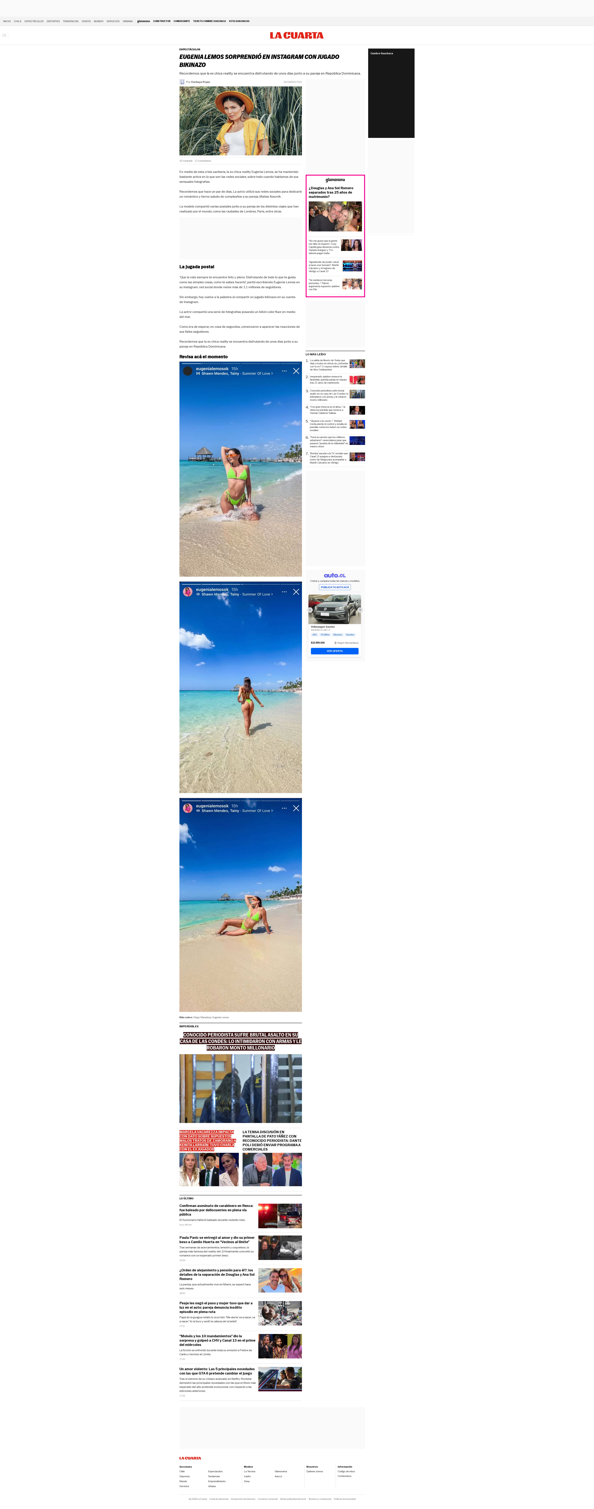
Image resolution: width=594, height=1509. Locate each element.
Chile (18, 21)
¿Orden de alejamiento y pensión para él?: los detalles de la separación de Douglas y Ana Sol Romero (217, 1274)
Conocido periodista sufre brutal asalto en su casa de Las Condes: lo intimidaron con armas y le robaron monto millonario (329, 395)
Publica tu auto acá (335, 587)
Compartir (187, 160)
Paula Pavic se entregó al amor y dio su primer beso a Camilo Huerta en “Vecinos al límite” (217, 1240)
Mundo (98, 21)
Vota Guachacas (239, 21)
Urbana (128, 21)
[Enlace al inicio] (335, 181)
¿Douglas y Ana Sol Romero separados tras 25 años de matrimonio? (331, 192)
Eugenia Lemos (220, 1017)
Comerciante (182, 21)
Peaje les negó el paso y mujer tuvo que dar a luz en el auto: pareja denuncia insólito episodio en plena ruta (216, 1307)
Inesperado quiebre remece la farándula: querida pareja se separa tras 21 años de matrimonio (328, 379)
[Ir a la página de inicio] (297, 35)
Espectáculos (34, 21)
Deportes (53, 21)
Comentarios (204, 160)
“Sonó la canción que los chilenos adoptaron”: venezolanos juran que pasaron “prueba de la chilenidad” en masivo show (329, 442)
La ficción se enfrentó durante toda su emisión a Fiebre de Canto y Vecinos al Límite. (215, 1352)
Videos (86, 21)
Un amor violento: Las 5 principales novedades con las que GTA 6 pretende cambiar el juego (217, 1371)
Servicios (113, 21)
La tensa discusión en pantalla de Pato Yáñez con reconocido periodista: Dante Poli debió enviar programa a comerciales (272, 1141)
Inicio (7, 21)
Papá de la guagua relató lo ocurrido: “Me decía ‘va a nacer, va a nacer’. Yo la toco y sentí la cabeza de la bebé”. (217, 1319)
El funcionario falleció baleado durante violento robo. (212, 1220)
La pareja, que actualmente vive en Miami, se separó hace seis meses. (215, 1286)
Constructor (161, 21)
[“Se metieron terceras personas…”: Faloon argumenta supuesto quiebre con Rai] (352, 284)
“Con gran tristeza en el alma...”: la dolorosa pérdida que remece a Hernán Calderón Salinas (327, 410)
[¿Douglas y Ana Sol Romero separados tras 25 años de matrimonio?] (335, 216)
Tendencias (71, 21)
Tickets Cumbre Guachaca (209, 21)
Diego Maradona (202, 1017)
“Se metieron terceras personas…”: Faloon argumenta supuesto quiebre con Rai (324, 285)
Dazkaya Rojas (200, 82)
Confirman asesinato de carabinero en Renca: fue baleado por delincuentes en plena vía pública (216, 1210)
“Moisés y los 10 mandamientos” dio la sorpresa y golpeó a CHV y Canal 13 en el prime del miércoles (217, 1340)
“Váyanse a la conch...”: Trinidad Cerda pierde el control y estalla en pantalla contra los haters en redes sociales (328, 425)
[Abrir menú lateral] (5, 35)
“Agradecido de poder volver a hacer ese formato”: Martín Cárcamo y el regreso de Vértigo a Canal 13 (324, 266)
